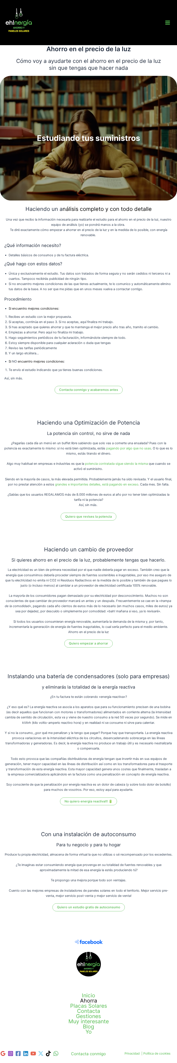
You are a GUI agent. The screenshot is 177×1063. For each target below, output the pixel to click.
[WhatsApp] (56, 1053)
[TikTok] (48, 1053)
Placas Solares (88, 1005)
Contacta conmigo (88, 1053)
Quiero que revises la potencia (88, 517)
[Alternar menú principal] (168, 23)
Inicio (88, 995)
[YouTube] (33, 1053)
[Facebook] (18, 1053)
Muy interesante (88, 1021)
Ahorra (88, 1000)
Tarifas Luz (19, 36)
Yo (88, 1031)
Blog (88, 1026)
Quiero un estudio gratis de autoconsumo (88, 907)
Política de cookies (157, 1053)
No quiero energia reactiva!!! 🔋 (88, 801)
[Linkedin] (25, 1053)
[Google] (3, 1053)
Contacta (88, 1011)
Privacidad (132, 1053)
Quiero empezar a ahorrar (88, 643)
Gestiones (88, 1016)
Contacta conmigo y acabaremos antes (88, 390)
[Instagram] (10, 1053)
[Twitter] (41, 1053)
